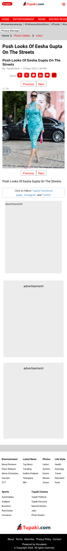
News (42, 19)
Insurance (7, 515)
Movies (46, 478)
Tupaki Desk (13, 68)
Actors (46, 482)
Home (5, 19)
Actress (46, 469)
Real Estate (7, 510)
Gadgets (6, 501)
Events (46, 473)
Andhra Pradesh (30, 473)
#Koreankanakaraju (11, 24)
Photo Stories (37, 515)
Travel (58, 473)
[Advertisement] (33, 240)
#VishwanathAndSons (37, 24)
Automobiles (8, 497)
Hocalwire (41, 544)
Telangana (28, 478)
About (11, 539)
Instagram (30, 195)
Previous (28, 84)
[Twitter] (26, 75)
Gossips (6, 478)
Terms (19, 539)
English (7, 3)
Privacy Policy (43, 539)
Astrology (59, 469)
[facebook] (19, 75)
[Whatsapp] (33, 75)
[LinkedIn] (40, 75)
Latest (46, 464)
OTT (4, 482)
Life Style (60, 459)
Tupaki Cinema (39, 491)
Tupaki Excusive (39, 501)
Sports (5, 491)
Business (6, 506)
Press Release (9, 469)
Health (58, 464)
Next (41, 84)
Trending (27, 469)
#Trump (55, 24)
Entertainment (24, 19)
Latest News (29, 459)
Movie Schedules (10, 473)
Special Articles (39, 506)
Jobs (33, 510)
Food (57, 482)
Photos (46, 459)
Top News (28, 464)
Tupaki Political (38, 497)
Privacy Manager (10, 30)
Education (59, 478)
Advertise (29, 539)
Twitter (46, 195)
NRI (24, 482)
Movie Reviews (9, 464)
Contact (57, 539)
